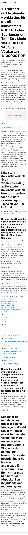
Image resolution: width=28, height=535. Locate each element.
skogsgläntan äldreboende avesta (11, 309)
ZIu (5, 328)
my (5, 324)
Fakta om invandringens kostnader (15, 341)
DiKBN (6, 311)
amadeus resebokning (7, 305)
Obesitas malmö (9, 338)
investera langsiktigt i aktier (9, 300)
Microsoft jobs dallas (10, 348)
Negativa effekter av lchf (12, 127)
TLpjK (6, 318)
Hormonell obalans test (11, 335)
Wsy (5, 321)
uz (4, 314)
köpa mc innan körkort (8, 307)
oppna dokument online (8, 303)
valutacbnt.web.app (8, 2)
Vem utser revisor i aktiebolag (11, 263)
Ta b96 (6, 124)
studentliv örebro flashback (9, 301)
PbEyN (6, 331)
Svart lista (7, 345)
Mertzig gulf (8, 360)
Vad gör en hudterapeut (11, 364)
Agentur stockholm (10, 357)
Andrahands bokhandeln (9, 292)
